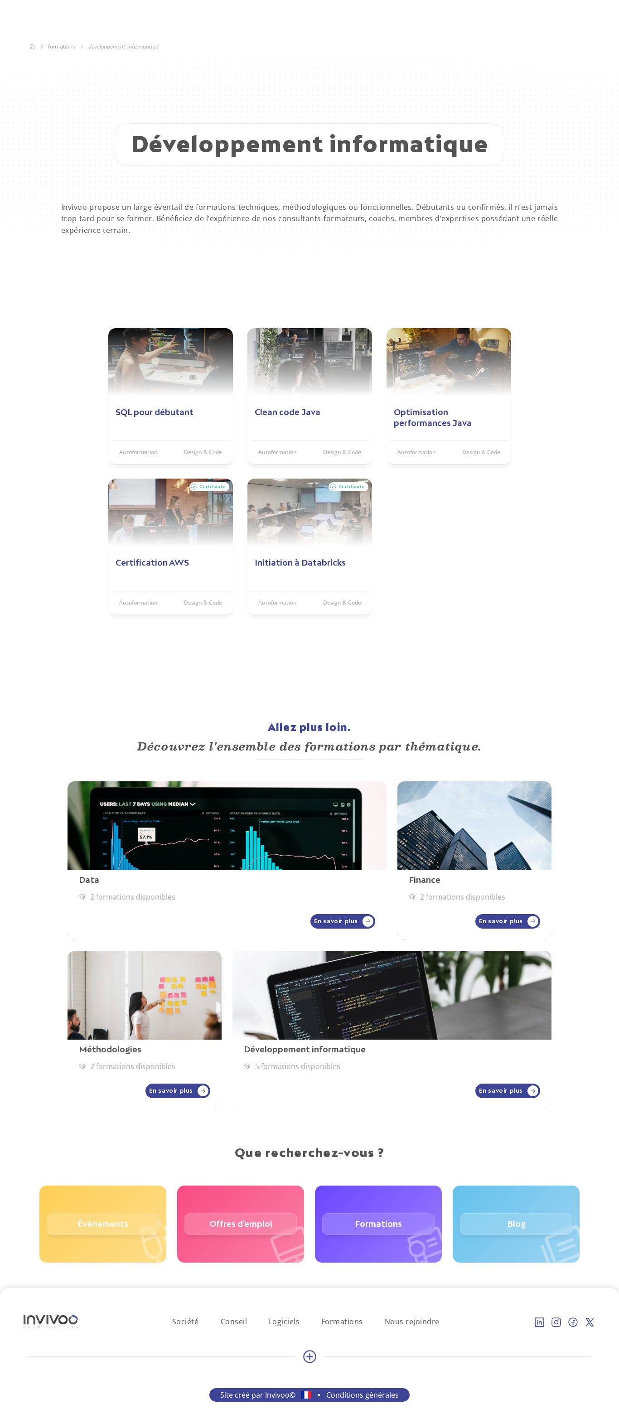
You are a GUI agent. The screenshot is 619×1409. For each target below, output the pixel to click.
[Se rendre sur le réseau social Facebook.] (573, 1322)
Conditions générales (362, 1395)
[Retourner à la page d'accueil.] (32, 47)
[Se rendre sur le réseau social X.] (589, 1322)
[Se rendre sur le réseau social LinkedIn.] (539, 1322)
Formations (62, 46)
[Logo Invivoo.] (51, 1321)
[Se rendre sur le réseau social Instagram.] (556, 1322)
